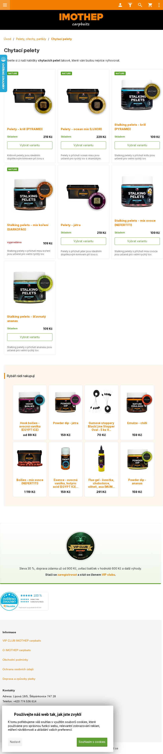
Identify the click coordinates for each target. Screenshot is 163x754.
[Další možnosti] (159, 5)
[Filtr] (130, 5)
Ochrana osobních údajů (18, 669)
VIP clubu (108, 574)
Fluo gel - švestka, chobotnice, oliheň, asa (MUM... (101, 483)
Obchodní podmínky (15, 659)
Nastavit (15, 741)
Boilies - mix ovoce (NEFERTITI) (29, 481)
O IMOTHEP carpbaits (17, 650)
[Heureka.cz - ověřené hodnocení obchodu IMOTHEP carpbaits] (24, 609)
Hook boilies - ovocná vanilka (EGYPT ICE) (30, 426)
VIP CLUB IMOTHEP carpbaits (22, 640)
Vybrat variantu (30, 145)
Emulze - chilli (137, 423)
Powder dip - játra (65, 423)
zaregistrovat (67, 574)
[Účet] (120, 5)
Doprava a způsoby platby (19, 678)
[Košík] (150, 5)
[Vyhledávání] (140, 5)
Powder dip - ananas (137, 481)
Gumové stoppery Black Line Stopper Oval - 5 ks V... (101, 426)
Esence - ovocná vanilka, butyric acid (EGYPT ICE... (65, 483)
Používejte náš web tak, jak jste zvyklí (47, 714)
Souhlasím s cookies (92, 741)
